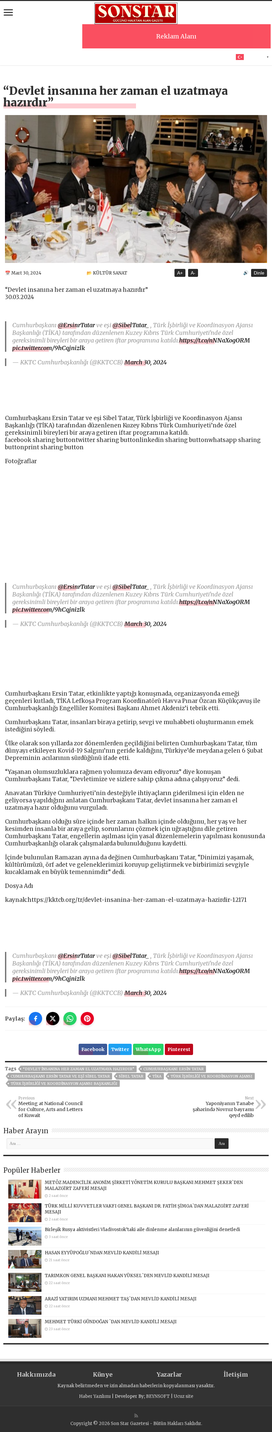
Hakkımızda (36, 1374)
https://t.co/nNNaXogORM (214, 340)
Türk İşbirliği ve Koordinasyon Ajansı (211, 1076)
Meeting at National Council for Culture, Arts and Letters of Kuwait (50, 1107)
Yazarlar (169, 1374)
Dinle (259, 273)
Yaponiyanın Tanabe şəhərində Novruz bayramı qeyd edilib (223, 1107)
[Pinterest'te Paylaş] (87, 1018)
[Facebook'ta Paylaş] (35, 1018)
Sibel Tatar (131, 1076)
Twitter (120, 1049)
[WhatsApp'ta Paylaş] (70, 1018)
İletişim (236, 1374)
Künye (102, 1374)
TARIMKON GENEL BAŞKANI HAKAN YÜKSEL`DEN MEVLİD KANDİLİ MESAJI (127, 1275)
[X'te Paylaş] (52, 1018)
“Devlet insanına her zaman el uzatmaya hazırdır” (78, 1069)
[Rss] (136, 1416)
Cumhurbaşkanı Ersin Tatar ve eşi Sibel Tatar (60, 1076)
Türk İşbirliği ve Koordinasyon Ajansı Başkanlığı (64, 1083)
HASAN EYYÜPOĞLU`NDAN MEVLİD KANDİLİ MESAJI (102, 1253)
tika (157, 1076)
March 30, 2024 (145, 362)
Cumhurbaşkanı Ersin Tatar (173, 1069)
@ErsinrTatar (76, 325)
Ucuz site (183, 1396)
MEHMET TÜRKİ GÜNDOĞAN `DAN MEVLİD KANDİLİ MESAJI (110, 1322)
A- (193, 273)
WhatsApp (148, 1049)
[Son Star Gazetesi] (136, 13)
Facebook (92, 1049)
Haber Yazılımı (95, 1396)
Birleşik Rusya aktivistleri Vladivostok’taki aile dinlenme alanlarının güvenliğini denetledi (142, 1229)
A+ (180, 273)
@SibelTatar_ (130, 325)
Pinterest (179, 1049)
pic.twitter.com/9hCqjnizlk (48, 348)
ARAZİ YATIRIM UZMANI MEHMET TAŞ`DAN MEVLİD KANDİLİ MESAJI (120, 1299)
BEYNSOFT (158, 1396)
